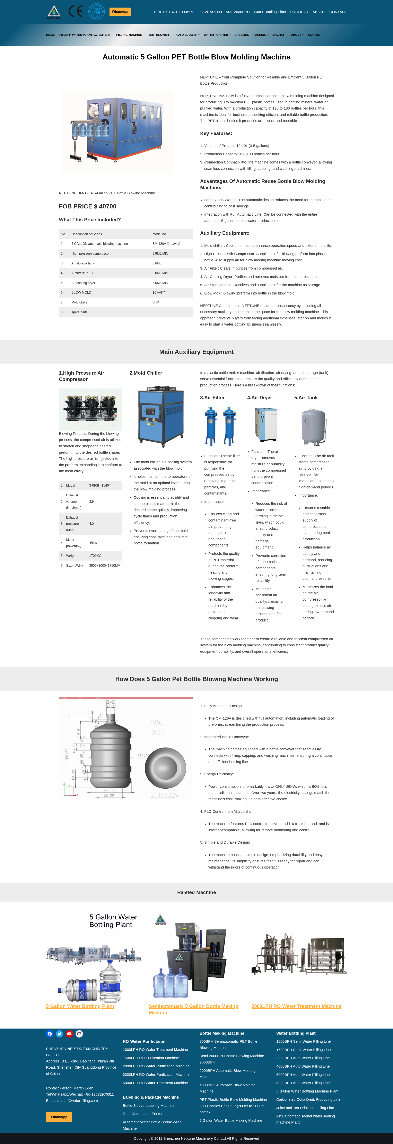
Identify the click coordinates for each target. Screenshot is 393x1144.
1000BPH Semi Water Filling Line (303, 1041)
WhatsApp (120, 11)
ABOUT (319, 12)
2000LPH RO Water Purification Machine (156, 1066)
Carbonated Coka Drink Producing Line (308, 1099)
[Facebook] (49, 1034)
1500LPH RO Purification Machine (151, 1058)
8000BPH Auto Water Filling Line (303, 1083)
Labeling (242, 34)
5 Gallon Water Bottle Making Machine (231, 1120)
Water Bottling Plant (270, 12)
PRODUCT (299, 12)
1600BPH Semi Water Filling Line (303, 1050)
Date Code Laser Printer (143, 1114)
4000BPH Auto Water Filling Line (303, 1066)
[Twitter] (59, 1034)
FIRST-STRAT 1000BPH (174, 12)
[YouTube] (69, 1034)
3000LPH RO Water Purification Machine (156, 1074)
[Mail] (79, 1034)
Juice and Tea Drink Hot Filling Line (305, 1108)
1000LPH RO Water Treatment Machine (155, 1050)
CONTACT (338, 12)
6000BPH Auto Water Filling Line (303, 1075)
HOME (50, 34)
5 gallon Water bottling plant (80, 1006)
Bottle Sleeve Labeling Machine (148, 1106)
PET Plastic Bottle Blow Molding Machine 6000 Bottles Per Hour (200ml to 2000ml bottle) (233, 1106)
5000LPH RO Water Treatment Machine (296, 1006)
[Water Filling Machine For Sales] (54, 12)
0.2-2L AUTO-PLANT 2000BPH (224, 12)
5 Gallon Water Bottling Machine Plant (307, 1091)
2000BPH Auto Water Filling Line (303, 1058)
